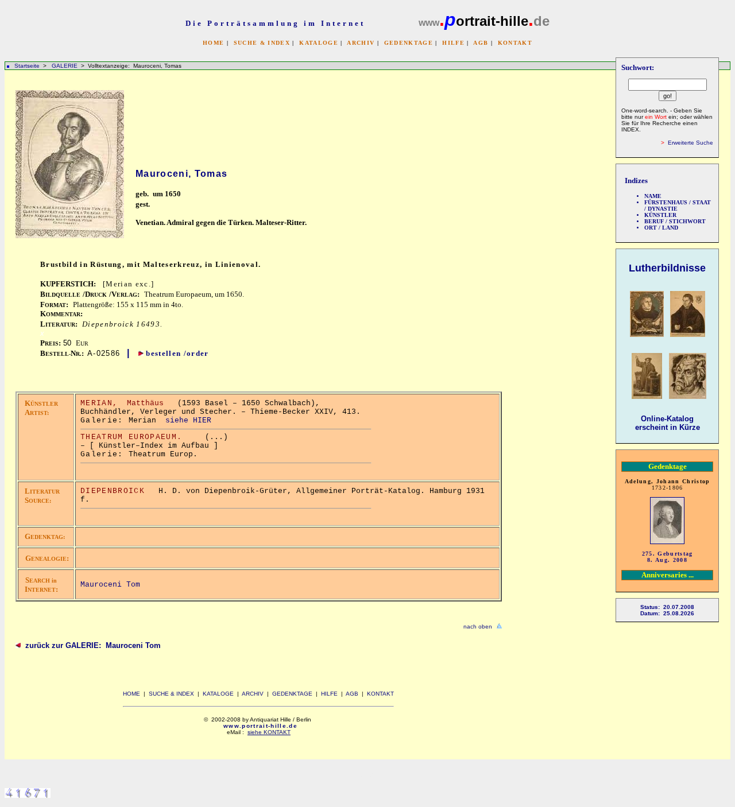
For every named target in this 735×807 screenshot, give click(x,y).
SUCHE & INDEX (262, 43)
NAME (653, 196)
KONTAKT (515, 43)
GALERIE (65, 66)
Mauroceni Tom (110, 584)
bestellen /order (177, 353)
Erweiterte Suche (690, 142)
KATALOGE (318, 43)
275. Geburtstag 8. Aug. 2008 (667, 556)
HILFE (453, 43)
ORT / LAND (661, 227)
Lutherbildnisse (667, 268)
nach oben (477, 626)
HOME (213, 43)
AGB (480, 43)
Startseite (27, 66)
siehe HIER (188, 420)
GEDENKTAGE (408, 43)
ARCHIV (360, 43)
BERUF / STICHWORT (675, 221)
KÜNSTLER (660, 215)
